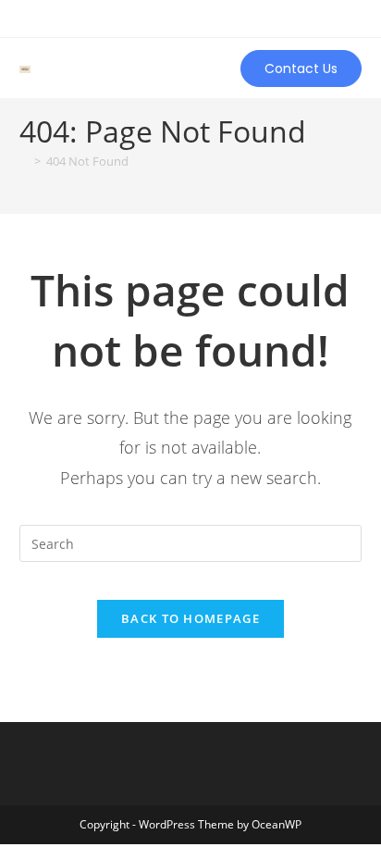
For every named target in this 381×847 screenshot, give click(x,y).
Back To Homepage (190, 618)
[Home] (24, 161)
